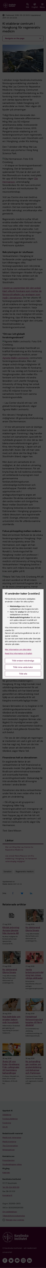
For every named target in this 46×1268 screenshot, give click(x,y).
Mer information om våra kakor (18, 649)
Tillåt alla (23, 673)
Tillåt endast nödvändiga (23, 660)
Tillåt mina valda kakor (23, 667)
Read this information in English (18, 653)
